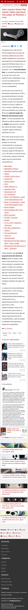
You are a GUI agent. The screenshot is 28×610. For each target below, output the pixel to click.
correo (12, 23)
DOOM (6, 174)
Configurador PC (8, 4)
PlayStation (17, 533)
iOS (17, 530)
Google (23, 530)
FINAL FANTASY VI (10, 187)
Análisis (3, 571)
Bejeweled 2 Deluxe (11, 169)
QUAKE (6, 220)
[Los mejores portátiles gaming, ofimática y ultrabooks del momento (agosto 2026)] (14, 471)
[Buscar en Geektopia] (26, 1)
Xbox (9, 533)
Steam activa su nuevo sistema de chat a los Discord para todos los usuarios (16, 375)
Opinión (3, 568)
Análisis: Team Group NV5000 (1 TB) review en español (14, 430)
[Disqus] (14, 406)
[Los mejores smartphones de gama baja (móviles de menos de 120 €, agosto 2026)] (14, 513)
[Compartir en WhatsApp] (18, 46)
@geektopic (19, 23)
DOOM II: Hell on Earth (12, 176)
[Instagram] (17, 1)
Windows (5, 536)
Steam (14, 333)
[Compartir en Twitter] (15, 46)
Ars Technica (8, 328)
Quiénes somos (5, 578)
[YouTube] (20, 1)
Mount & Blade (9, 207)
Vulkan (5, 335)
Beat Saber (8, 166)
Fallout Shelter (9, 182)
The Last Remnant (10, 233)
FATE (6, 184)
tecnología (13, 437)
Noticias (4, 26)
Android (11, 530)
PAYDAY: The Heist (11, 218)
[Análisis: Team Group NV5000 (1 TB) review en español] (3, 431)
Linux (9, 333)
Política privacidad (6, 585)
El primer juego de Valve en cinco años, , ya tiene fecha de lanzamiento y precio (16, 365)
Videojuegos (5, 548)
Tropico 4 (7, 236)
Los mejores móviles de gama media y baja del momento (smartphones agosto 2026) (14, 463)
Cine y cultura (5, 551)
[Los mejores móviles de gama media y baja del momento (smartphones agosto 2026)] (14, 457)
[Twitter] (23, 1)
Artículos (4, 565)
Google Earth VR (10, 192)
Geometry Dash (9, 189)
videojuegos (20, 437)
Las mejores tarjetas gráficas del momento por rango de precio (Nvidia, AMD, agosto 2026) (13, 506)
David (6, 21)
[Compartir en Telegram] (21, 46)
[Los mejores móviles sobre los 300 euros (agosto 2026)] (14, 445)
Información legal (6, 582)
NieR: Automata (9, 215)
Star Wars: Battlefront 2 (12, 228)
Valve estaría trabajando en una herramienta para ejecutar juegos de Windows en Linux (16, 345)
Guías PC (16, 4)
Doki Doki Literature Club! (13, 171)
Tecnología (4, 545)
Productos (4, 554)
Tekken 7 (7, 230)
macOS (12, 536)
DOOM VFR (8, 179)
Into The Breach (9, 194)
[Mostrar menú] (2, 1)
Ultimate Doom (9, 238)
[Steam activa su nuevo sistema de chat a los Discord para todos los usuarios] (4, 376)
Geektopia (10, 1)
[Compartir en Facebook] (12, 46)
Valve (19, 333)
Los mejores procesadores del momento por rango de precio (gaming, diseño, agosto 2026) (14, 492)
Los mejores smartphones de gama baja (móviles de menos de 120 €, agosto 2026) (14, 520)
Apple (3, 533)
